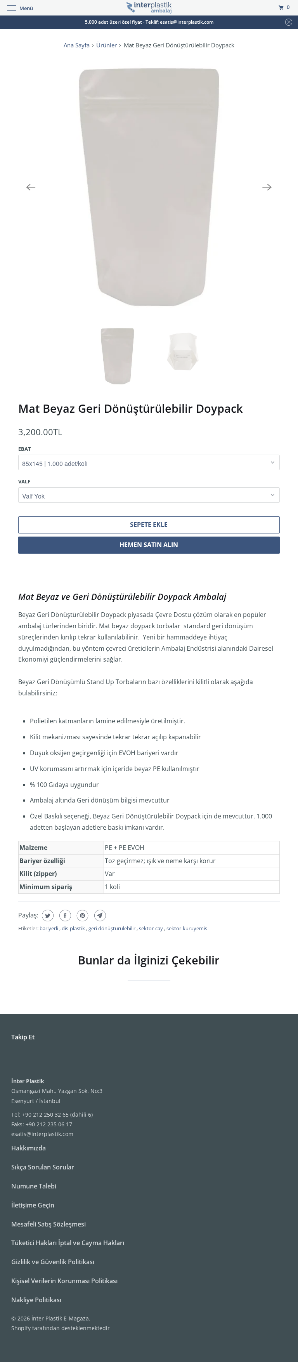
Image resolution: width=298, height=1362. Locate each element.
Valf (24, 481)
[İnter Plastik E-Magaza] (149, 7)
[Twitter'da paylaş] (47, 915)
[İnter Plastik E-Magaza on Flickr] (12, 1060)
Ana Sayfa (77, 45)
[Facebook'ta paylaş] (64, 915)
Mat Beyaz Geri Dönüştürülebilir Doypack (130, 408)
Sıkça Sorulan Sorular (42, 1167)
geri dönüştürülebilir (112, 928)
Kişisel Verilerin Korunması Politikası (64, 1281)
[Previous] (30, 187)
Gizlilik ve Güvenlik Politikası (52, 1262)
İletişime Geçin (32, 1205)
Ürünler (106, 45)
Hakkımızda (28, 1148)
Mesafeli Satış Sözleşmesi (48, 1224)
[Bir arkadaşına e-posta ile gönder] (99, 915)
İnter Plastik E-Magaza (60, 1318)
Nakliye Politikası (36, 1300)
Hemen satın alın (149, 544)
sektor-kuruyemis (186, 928)
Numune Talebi (33, 1186)
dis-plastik (74, 928)
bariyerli (49, 928)
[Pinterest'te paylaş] (81, 915)
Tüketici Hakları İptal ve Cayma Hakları (67, 1243)
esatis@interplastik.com (42, 1134)
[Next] (267, 187)
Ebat (24, 448)
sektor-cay (151, 928)
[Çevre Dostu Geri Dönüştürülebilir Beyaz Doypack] (148, 187)
